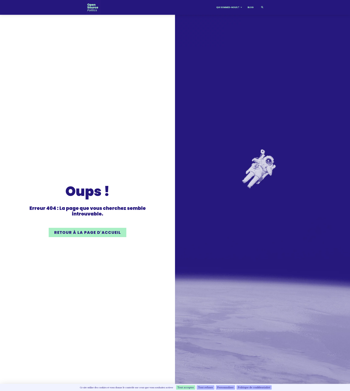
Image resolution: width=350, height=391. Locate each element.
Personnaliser (225, 387)
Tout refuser (205, 387)
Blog (251, 7)
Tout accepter (185, 387)
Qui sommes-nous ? (227, 7)
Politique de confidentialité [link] (254, 387)
